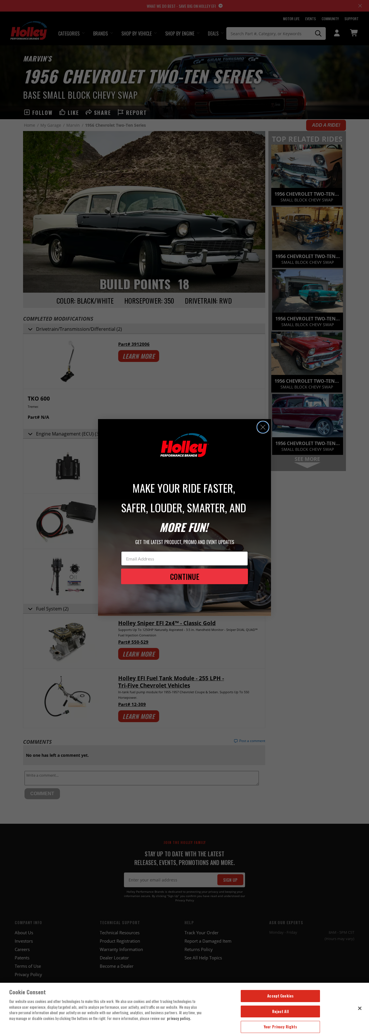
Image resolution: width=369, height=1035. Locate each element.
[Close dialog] (263, 427)
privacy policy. (179, 1018)
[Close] (359, 1008)
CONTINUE (184, 576)
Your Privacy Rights (280, 1027)
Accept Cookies (280, 996)
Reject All (280, 1011)
